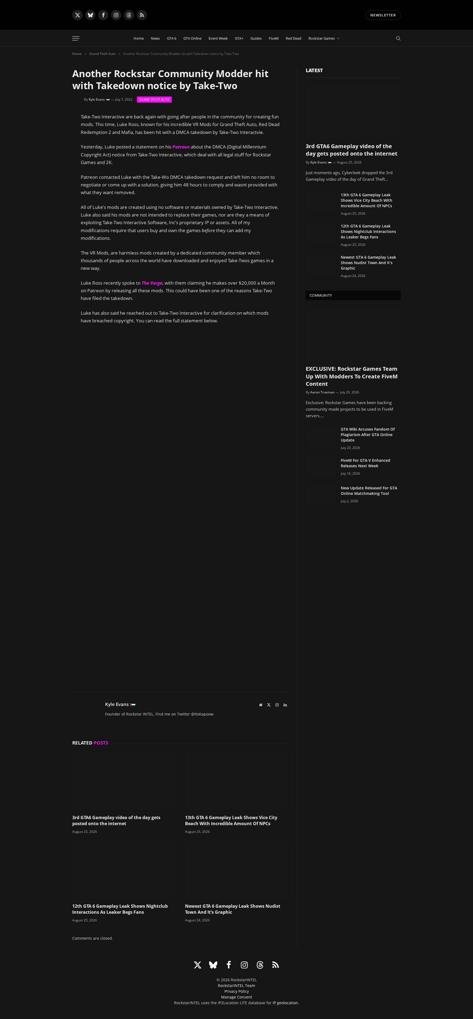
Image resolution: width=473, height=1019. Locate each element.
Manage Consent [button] (236, 997)
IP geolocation (285, 1002)
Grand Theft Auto (154, 99)
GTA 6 (171, 38)
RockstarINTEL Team (236, 985)
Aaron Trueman (322, 392)
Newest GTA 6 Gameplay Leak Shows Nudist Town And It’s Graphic (232, 909)
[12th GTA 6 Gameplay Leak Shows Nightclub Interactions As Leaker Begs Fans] (123, 870)
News (155, 38)
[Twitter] (53, 131)
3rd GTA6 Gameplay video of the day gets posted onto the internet (116, 821)
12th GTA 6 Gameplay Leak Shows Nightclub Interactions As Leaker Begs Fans (120, 909)
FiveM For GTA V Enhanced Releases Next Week (365, 463)
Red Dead (293, 38)
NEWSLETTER (383, 15)
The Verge (152, 283)
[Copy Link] (53, 236)
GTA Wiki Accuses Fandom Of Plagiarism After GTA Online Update (368, 435)
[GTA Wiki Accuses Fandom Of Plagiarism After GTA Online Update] (321, 436)
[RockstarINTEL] (236, 15)
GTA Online (192, 38)
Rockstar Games (321, 38)
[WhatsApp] (53, 196)
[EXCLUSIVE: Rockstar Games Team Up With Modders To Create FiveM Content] (353, 334)
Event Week (218, 38)
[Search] (398, 38)
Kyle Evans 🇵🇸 (99, 99)
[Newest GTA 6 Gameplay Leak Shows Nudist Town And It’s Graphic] (236, 870)
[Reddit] (53, 183)
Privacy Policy (236, 991)
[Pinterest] (53, 170)
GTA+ (239, 38)
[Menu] (75, 38)
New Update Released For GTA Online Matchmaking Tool (369, 490)
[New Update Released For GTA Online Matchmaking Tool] (321, 495)
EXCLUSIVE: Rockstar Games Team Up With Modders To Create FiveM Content (352, 376)
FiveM (274, 38)
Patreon (181, 147)
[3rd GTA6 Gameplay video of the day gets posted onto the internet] (123, 782)
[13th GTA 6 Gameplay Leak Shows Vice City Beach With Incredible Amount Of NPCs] (236, 782)
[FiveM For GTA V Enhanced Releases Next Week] (321, 467)
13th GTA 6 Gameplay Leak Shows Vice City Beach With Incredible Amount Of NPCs (231, 821)
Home (139, 38)
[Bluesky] (53, 157)
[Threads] (53, 210)
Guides (256, 38)
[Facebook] (53, 144)
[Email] (53, 223)
